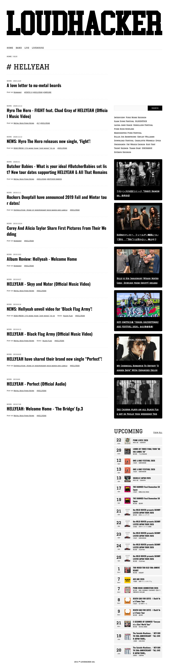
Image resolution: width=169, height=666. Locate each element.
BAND (19, 48)
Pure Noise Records (136, 117)
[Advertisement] (138, 81)
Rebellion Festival (143, 125)
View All (157, 432)
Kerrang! (18, 92)
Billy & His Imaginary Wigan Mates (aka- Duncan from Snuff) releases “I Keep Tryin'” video (138, 283)
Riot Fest (150, 144)
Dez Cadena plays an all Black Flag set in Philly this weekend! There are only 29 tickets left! (138, 414)
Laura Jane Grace (123, 125)
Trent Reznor (121, 148)
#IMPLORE (47, 92)
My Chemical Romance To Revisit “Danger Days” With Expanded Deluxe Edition (138, 370)
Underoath (119, 144)
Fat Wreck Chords (135, 144)
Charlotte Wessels (144, 141)
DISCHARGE (147, 148)
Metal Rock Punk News (24, 123)
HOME (10, 48)
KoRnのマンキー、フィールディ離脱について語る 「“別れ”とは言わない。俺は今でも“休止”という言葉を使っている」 (138, 239)
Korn (122, 209)
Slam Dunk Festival (124, 121)
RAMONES (124, 165)
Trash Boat (135, 148)
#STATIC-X (28, 92)
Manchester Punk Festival (128, 133)
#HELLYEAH (38, 92)
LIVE (26, 48)
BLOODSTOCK (141, 121)
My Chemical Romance (132, 340)
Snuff (123, 252)
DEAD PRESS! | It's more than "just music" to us (34, 148)
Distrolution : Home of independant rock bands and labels (40, 210)
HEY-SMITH (125, 296)
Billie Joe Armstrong (125, 137)
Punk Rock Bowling (124, 129)
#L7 (38, 123)
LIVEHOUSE (38, 48)
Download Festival (124, 141)
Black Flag (68, 316)
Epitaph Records (122, 152)
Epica (158, 141)
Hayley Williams (145, 137)
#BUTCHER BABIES (54, 179)
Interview (119, 117)
